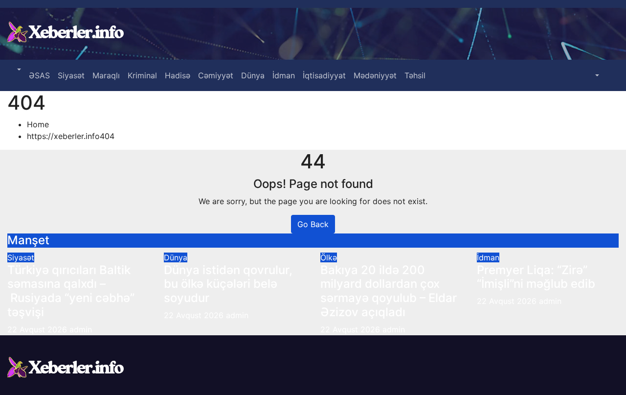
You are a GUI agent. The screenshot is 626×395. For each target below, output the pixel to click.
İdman (283, 75)
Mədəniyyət (375, 75)
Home (38, 124)
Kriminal (142, 75)
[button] (18, 69)
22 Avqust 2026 (38, 329)
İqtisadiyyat (324, 75)
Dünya (253, 75)
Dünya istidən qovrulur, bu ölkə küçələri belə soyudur (228, 284)
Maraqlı (106, 75)
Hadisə (177, 75)
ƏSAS (39, 75)
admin (80, 329)
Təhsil (414, 75)
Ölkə (328, 257)
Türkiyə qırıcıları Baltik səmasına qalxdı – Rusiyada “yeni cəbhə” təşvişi (70, 291)
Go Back (313, 224)
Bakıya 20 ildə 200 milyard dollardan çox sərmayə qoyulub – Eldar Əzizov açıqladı (388, 291)
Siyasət (71, 75)
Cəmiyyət (215, 75)
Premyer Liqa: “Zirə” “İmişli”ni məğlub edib (536, 277)
